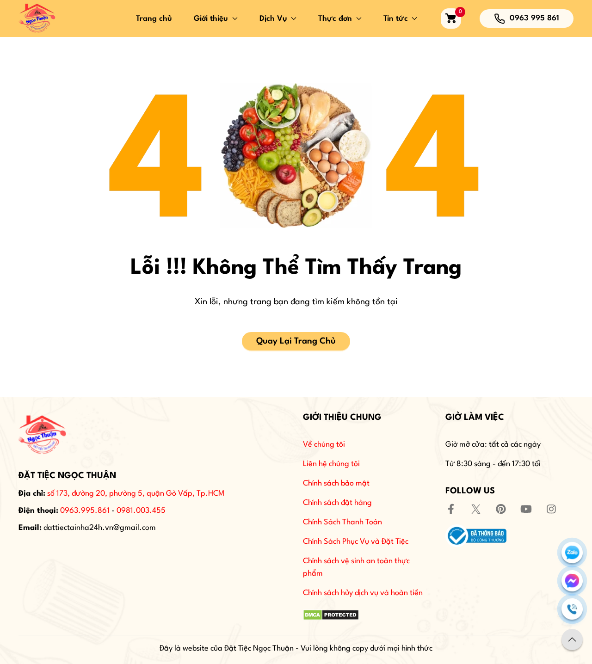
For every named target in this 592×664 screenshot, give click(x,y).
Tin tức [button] (395, 19)
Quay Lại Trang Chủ (296, 341)
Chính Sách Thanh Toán (342, 522)
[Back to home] (37, 18)
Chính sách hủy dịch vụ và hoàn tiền (363, 593)
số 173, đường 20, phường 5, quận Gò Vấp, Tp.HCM (135, 494)
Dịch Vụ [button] (273, 19)
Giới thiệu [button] (211, 19)
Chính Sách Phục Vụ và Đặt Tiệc (355, 542)
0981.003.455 (141, 511)
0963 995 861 (534, 18)
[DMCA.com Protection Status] (331, 615)
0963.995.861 (85, 511)
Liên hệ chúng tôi (331, 464)
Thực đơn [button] (335, 19)
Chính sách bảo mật (336, 483)
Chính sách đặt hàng (337, 503)
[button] (572, 639)
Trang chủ (154, 19)
